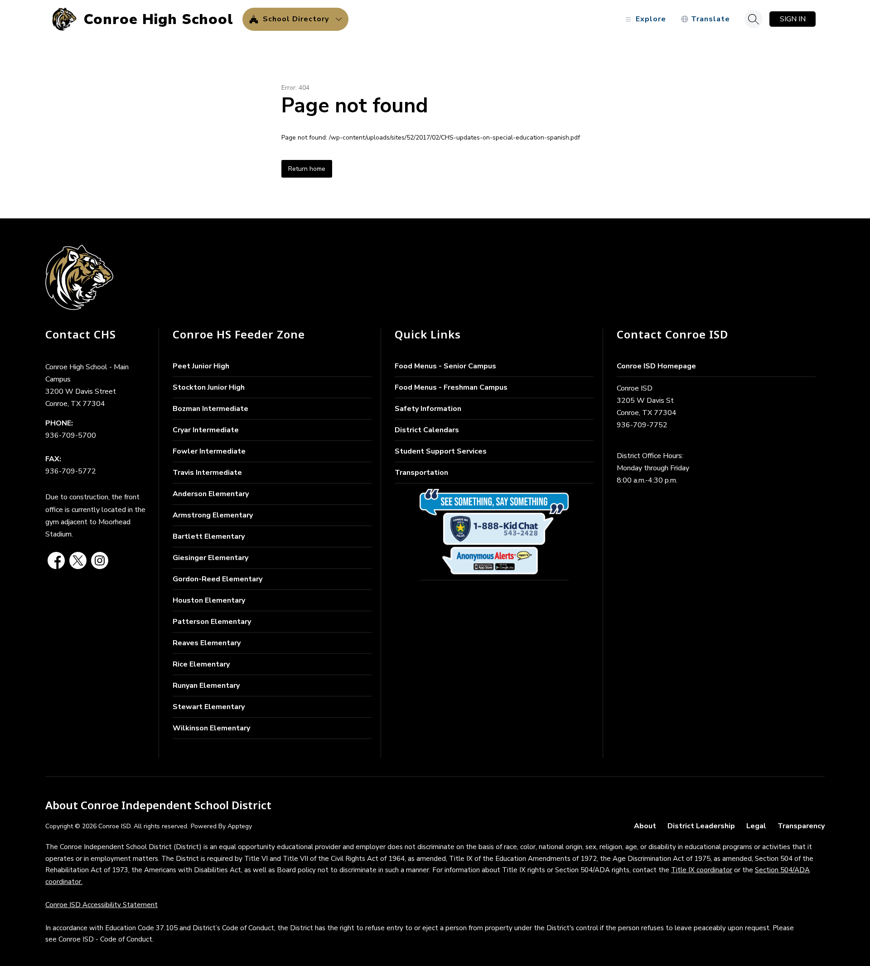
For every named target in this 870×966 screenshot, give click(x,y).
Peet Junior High (201, 366)
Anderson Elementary (211, 494)
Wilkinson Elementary (211, 728)
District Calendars (427, 430)
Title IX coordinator (701, 869)
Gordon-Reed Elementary (217, 579)
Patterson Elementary (212, 622)
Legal (756, 826)
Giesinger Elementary (210, 558)
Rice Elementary (201, 664)
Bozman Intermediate (210, 409)
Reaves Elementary (207, 643)
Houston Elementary (209, 600)
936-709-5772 (70, 471)
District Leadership (701, 826)
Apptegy (239, 826)
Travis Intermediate (207, 473)
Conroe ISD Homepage (656, 366)
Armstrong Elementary (213, 515)
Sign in (793, 19)
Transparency (801, 826)
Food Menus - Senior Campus (445, 366)
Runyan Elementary (206, 686)
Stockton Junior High (209, 387)
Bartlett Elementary (209, 536)
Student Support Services (441, 451)
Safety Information (428, 409)
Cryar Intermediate (206, 430)
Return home (306, 168)
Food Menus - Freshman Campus (451, 387)
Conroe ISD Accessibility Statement (101, 904)
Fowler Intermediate (209, 451)
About (645, 826)
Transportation (421, 473)
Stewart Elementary (209, 707)
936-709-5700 (70, 435)
